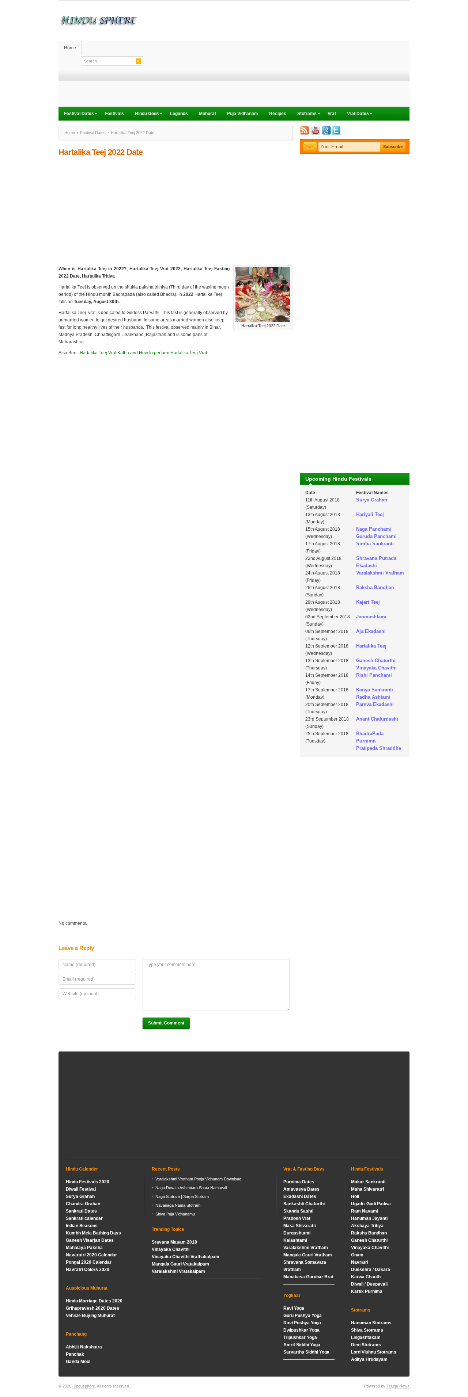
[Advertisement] (276, 55)
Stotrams (304, 114)
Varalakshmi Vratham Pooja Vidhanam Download (198, 1179)
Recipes (277, 113)
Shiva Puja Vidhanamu (175, 1214)
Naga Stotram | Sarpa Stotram (182, 1196)
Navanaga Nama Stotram (177, 1205)
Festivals (114, 113)
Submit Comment (166, 1023)
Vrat (332, 113)
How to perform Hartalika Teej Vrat (172, 352)
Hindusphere (83, 1386)
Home (70, 47)
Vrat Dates (355, 114)
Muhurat (207, 113)
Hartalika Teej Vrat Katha (104, 352)
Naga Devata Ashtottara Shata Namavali (191, 1188)
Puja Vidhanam (242, 113)
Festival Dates (76, 114)
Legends (179, 113)
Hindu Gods (144, 114)
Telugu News (398, 1386)
